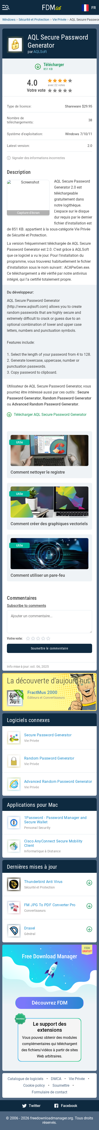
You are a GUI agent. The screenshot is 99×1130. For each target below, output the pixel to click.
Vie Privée (77, 1079)
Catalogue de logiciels (25, 1079)
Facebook (69, 1106)
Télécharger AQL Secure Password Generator (50, 414)
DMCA (56, 1079)
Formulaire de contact (49, 1092)
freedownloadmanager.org (51, 1118)
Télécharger (54, 64)
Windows (8, 19)
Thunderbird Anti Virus (43, 882)
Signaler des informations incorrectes (38, 158)
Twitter (35, 1106)
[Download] (89, 882)
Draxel (29, 928)
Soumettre (60, 1085)
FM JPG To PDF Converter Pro (50, 905)
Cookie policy (34, 1085)
